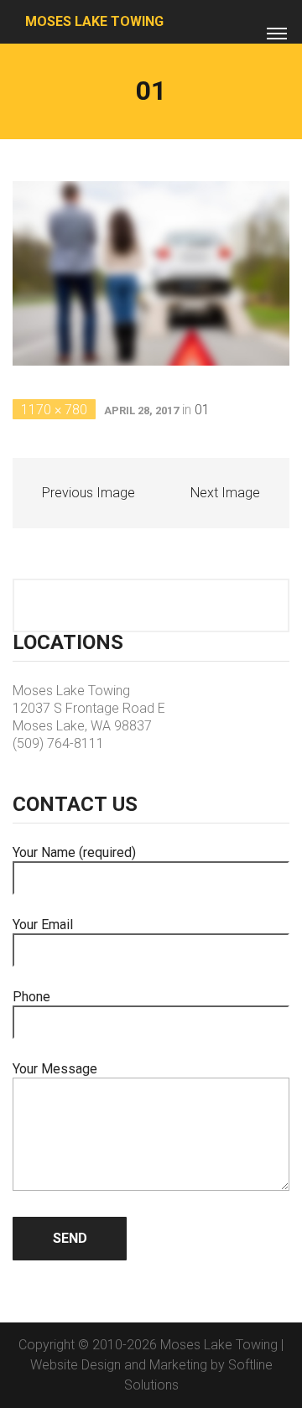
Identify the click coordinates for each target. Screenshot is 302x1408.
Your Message (55, 1069)
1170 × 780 (54, 410)
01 (202, 410)
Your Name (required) (74, 852)
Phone (31, 997)
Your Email (43, 925)
